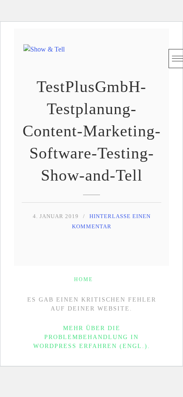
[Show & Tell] (44, 54)
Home (83, 279)
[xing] (152, 56)
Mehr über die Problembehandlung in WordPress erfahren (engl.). (91, 337)
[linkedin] (135, 56)
